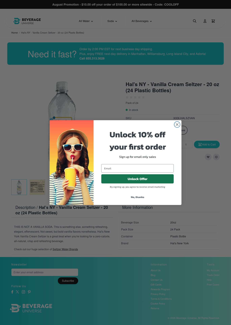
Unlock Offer (137, 178)
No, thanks (137, 197)
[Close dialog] (177, 124)
